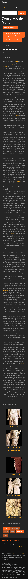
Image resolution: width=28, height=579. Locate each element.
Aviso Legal (17, 547)
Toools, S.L (21, 553)
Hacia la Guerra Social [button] (11, 40)
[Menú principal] (26, 1)
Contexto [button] (6, 528)
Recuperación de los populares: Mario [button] (14, 35)
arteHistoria (14, 553)
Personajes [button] (19, 531)
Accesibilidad (9, 547)
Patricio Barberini (14, 517)
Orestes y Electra (14, 496)
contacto (19, 545)
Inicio (4, 7)
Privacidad (23, 547)
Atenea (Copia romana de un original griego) (14, 450)
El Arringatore (14, 474)
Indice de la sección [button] (10, 28)
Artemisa (14, 426)
